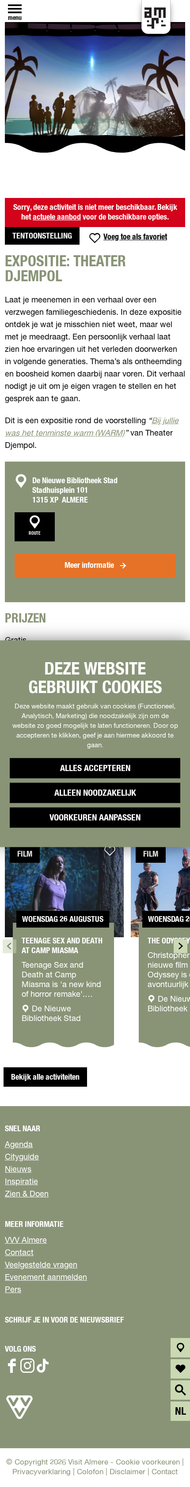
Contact (19, 1253)
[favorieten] (180, 1369)
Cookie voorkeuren (148, 1462)
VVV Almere (26, 1241)
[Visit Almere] (19, 1419)
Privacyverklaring (41, 1472)
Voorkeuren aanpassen (95, 817)
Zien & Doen (27, 1194)
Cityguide (22, 1157)
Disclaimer (127, 1472)
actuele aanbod (57, 217)
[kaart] (180, 1347)
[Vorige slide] (9, 946)
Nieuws (18, 1170)
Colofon (90, 1472)
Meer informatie (89, 566)
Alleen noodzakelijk (95, 792)
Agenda (19, 1145)
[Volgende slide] (180, 946)
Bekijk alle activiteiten (45, 1077)
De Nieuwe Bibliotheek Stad (75, 481)
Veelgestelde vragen (41, 1265)
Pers (13, 1290)
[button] (158, 1434)
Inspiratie (21, 1182)
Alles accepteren (95, 768)
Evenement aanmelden (46, 1278)
